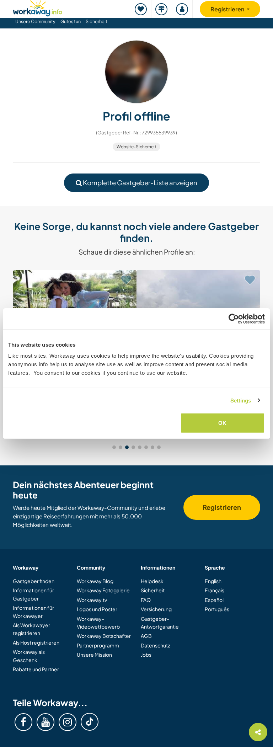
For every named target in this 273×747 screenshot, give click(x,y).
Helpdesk (152, 581)
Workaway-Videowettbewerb (98, 622)
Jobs (146, 654)
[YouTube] (45, 722)
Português (217, 609)
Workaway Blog (95, 581)
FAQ (146, 600)
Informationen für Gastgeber (33, 594)
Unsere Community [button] (35, 21)
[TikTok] (89, 722)
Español (214, 600)
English (213, 581)
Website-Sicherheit (136, 146)
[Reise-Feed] (161, 9)
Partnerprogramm (98, 645)
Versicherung (156, 609)
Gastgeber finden (33, 581)
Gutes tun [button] (70, 21)
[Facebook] (23, 722)
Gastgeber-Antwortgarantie (160, 622)
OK (222, 423)
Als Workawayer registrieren (31, 629)
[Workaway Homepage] (38, 7)
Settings (240, 400)
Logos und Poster (97, 609)
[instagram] (67, 722)
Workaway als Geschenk (29, 656)
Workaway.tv (92, 600)
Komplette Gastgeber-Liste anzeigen (139, 182)
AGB (146, 636)
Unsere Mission (94, 654)
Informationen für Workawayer (33, 611)
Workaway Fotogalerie (103, 590)
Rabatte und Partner (36, 669)
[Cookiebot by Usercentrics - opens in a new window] (234, 318)
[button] (114, 447)
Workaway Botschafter (104, 636)
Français (214, 590)
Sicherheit (96, 21)
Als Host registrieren (36, 642)
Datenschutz (155, 645)
